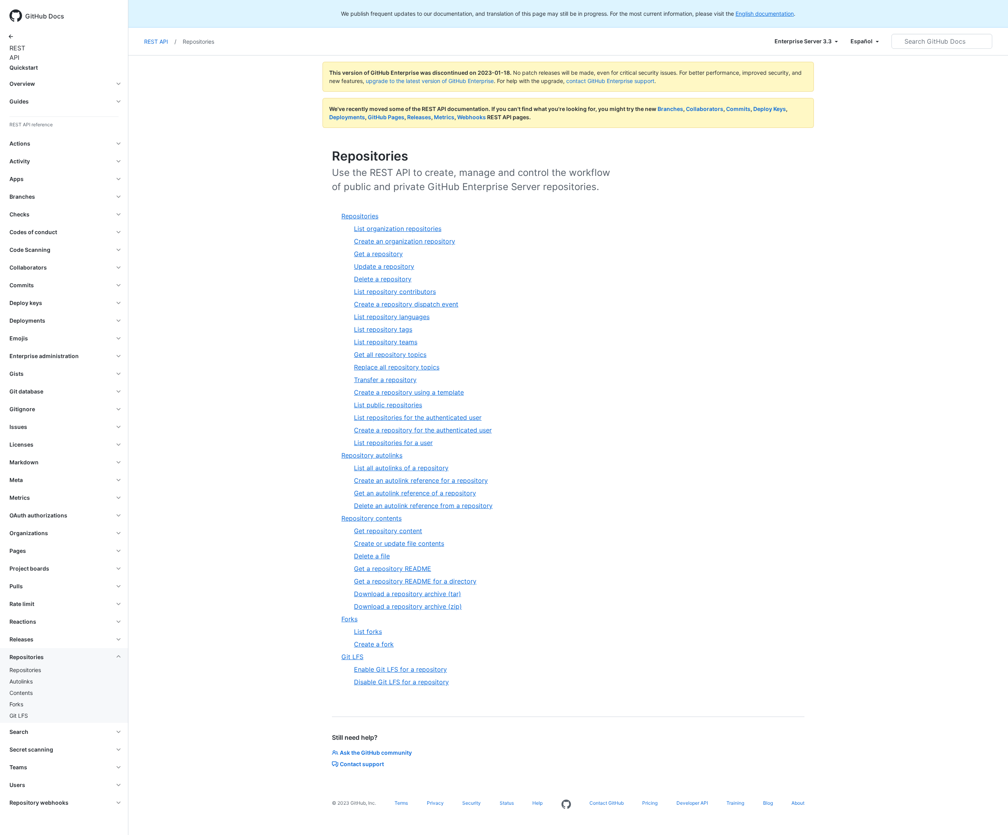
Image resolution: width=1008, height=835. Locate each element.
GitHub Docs (44, 16)
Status (507, 803)
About (797, 803)
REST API (15, 52)
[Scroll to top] (991, 818)
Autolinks (21, 681)
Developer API (692, 803)
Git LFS (18, 715)
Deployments (347, 117)
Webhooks (471, 117)
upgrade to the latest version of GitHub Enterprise (430, 81)
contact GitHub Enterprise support (610, 81)
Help (537, 803)
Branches (670, 108)
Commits (738, 108)
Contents (21, 692)
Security (471, 803)
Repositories (25, 670)
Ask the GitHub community (376, 752)
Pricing (650, 803)
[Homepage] (566, 805)
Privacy (435, 803)
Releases (419, 117)
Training (735, 803)
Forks (16, 704)
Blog (768, 803)
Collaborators (704, 108)
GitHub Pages (386, 117)
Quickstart (23, 67)
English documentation (765, 13)
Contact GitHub (606, 803)
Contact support (362, 764)
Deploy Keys (769, 108)
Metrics (444, 117)
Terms (401, 803)
